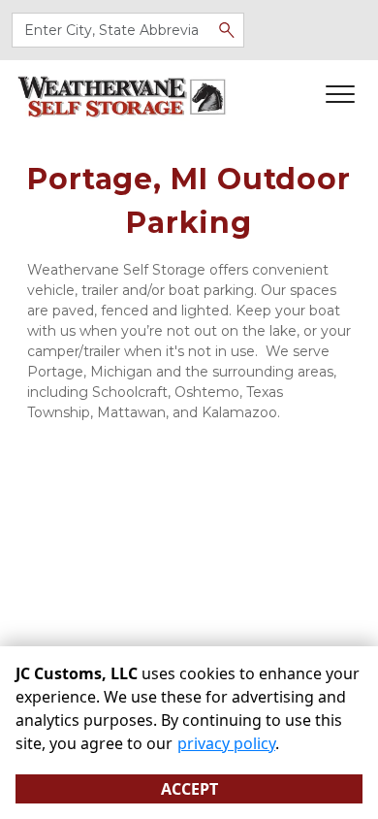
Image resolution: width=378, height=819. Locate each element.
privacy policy (226, 743)
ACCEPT (189, 789)
